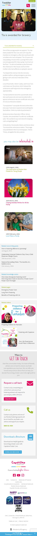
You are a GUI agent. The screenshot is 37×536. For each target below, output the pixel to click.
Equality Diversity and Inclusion (18, 488)
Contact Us (14, 480)
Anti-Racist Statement (27, 484)
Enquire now (9, 399)
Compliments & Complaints (11, 484)
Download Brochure (12, 452)
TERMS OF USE (13, 521)
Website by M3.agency (20, 529)
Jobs (7, 480)
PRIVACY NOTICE (23, 521)
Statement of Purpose (25, 480)
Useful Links (18, 482)
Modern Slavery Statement (18, 486)
